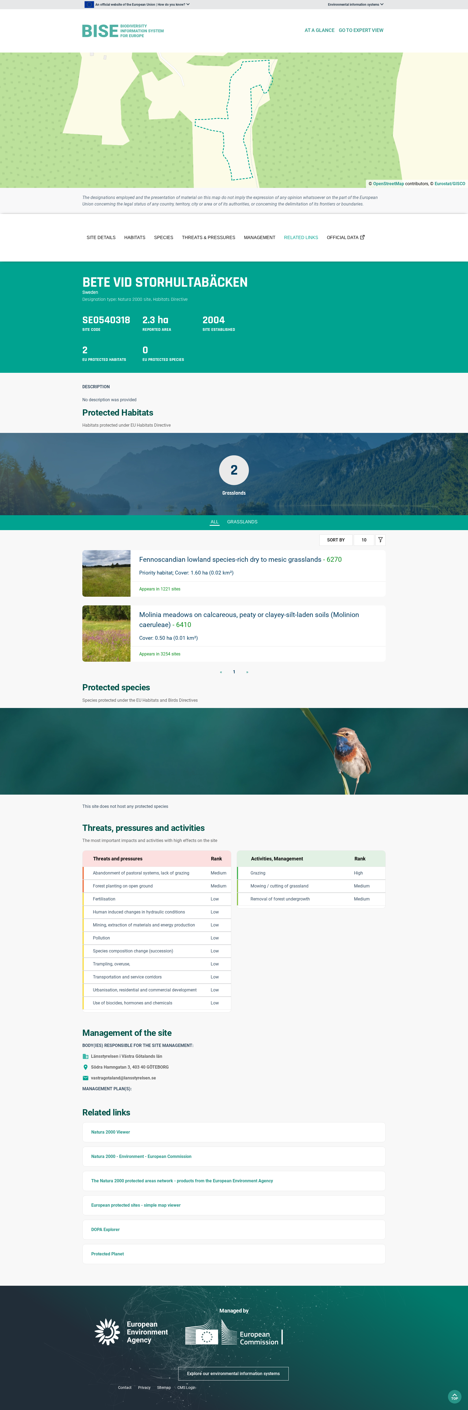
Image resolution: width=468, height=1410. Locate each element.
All (215, 522)
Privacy (144, 1387)
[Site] (191, 31)
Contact (125, 1387)
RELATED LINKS (301, 237)
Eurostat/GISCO (450, 183)
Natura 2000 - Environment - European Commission (141, 1156)
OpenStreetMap (388, 183)
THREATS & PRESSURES (208, 237)
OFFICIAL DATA (343, 237)
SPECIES (163, 237)
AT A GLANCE (319, 30)
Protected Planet (107, 1253)
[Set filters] (380, 540)
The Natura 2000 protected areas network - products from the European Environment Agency (182, 1180)
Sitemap (164, 1387)
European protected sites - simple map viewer (136, 1205)
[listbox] (137, 4)
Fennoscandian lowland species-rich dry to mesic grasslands (240, 559)
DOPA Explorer (105, 1229)
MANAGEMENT (259, 237)
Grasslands (242, 522)
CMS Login (186, 1387)
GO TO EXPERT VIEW (361, 30)
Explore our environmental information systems (233, 1373)
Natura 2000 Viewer (110, 1132)
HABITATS (134, 237)
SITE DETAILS (101, 237)
